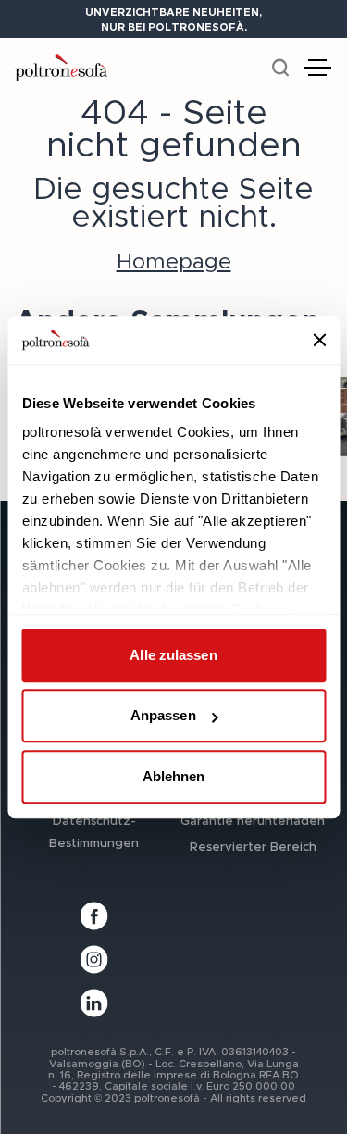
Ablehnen (174, 776)
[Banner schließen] (319, 339)
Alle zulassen (173, 655)
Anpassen (163, 716)
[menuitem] (94, 831)
